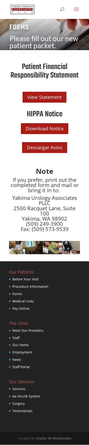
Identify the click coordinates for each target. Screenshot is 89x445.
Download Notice (45, 128)
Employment (22, 352)
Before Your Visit (25, 279)
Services (18, 389)
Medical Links (23, 301)
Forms (17, 294)
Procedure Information (30, 286)
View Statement (44, 97)
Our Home (20, 345)
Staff (15, 338)
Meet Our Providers (27, 330)
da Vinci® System (26, 396)
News (16, 359)
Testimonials (22, 411)
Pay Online (20, 308)
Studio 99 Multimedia (53, 438)
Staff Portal (21, 367)
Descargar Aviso (44, 147)
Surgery (18, 403)
